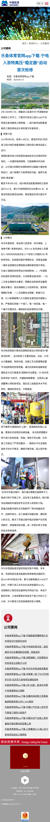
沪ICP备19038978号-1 (8, 800)
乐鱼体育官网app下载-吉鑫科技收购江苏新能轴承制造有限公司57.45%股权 (26, 699)
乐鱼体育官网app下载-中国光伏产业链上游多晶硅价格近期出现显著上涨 (26, 721)
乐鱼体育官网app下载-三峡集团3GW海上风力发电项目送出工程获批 (26, 732)
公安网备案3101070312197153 (10, 804)
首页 (24, 43)
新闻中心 (33, 43)
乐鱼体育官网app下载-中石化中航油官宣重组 (26, 669)
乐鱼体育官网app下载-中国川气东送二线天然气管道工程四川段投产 (26, 710)
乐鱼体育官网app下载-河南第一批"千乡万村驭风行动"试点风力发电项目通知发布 (27, 677)
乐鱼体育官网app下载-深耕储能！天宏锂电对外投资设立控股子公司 (26, 660)
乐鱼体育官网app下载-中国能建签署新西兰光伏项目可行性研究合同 (26, 638)
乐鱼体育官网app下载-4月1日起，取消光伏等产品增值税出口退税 (26, 688)
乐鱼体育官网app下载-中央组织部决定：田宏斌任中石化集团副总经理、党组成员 (26, 649)
